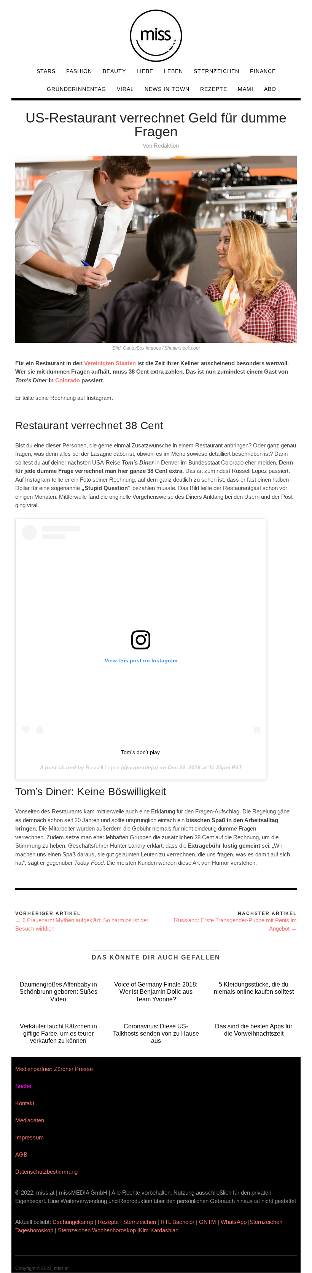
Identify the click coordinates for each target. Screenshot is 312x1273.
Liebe (145, 71)
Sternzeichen (216, 71)
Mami (245, 89)
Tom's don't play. (141, 752)
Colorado (67, 380)
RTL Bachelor (177, 1222)
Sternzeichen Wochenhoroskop (97, 1230)
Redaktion (166, 145)
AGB (21, 1154)
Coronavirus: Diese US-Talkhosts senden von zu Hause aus (156, 1033)
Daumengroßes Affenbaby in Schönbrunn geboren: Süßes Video (58, 991)
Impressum (29, 1137)
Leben (173, 71)
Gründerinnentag (76, 89)
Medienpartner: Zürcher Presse (54, 1069)
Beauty (114, 71)
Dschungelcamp (73, 1222)
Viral (125, 89)
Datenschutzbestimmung (46, 1171)
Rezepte (213, 89)
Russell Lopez (102, 767)
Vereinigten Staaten (110, 363)
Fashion (79, 71)
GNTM (207, 1222)
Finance (263, 71)
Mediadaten (29, 1120)
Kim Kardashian (159, 1230)
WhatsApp (234, 1222)
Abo (270, 89)
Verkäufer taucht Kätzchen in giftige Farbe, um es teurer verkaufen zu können (58, 1033)
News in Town (167, 89)
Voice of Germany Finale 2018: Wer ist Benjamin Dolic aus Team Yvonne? (155, 991)
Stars (46, 71)
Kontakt (24, 1103)
